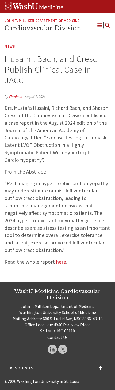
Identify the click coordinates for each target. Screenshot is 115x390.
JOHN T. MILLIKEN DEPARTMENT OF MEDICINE (42, 20)
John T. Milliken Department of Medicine (58, 306)
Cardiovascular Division (43, 28)
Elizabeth (15, 96)
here (61, 262)
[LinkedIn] (52, 349)
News (10, 46)
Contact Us (57, 337)
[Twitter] (62, 349)
